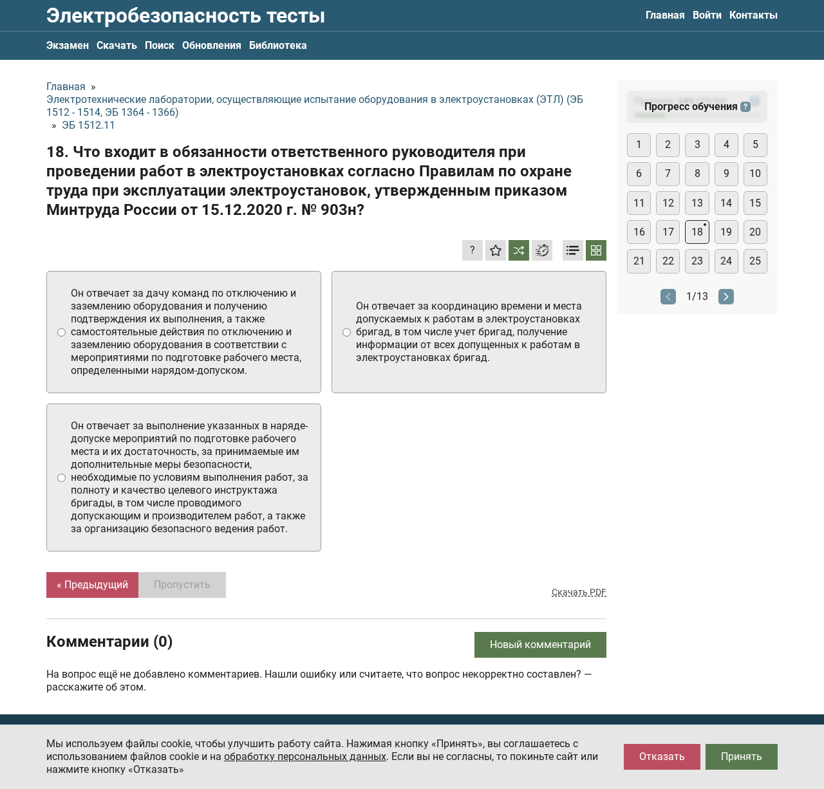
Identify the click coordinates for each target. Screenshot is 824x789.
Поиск (159, 45)
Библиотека (278, 45)
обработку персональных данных (305, 756)
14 (726, 203)
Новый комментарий (540, 644)
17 (668, 232)
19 (726, 232)
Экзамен (67, 45)
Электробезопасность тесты (185, 15)
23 (697, 261)
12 (668, 203)
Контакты (753, 15)
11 (639, 203)
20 (755, 232)
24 (726, 261)
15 (755, 203)
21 (639, 261)
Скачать (117, 45)
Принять (741, 756)
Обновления (211, 45)
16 (639, 232)
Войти (707, 15)
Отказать (662, 756)
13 (697, 203)
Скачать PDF (579, 592)
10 (755, 173)
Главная (665, 15)
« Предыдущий (92, 585)
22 (668, 261)
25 (755, 261)
